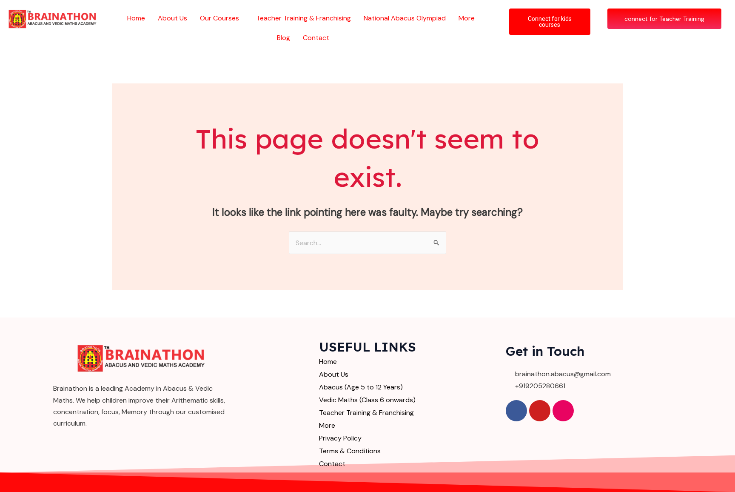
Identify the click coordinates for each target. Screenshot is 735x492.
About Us (172, 18)
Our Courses (219, 18)
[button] (222, 18)
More (467, 18)
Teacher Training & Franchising (303, 18)
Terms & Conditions (350, 450)
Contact (316, 37)
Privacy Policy (340, 438)
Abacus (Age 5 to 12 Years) (361, 387)
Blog (283, 37)
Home (136, 18)
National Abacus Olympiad (405, 18)
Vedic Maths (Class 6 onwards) (367, 399)
